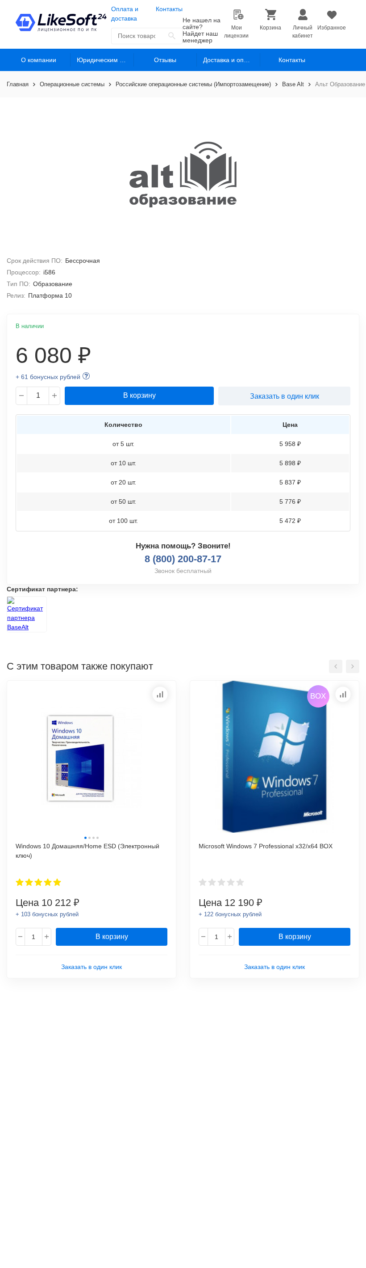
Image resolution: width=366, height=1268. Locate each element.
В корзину (139, 395)
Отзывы (165, 59)
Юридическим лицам (105, 59)
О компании (38, 59)
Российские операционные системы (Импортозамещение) (193, 84)
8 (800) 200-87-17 (183, 558)
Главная (18, 84)
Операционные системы (72, 84)
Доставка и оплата (230, 59)
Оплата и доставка (124, 13)
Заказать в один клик (284, 396)
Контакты (169, 9)
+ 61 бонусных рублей (48, 376)
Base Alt (293, 84)
